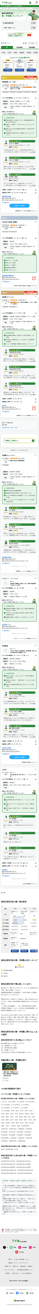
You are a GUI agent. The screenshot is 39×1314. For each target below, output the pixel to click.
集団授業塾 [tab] (32, 47)
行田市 (26, 1110)
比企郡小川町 (12, 1131)
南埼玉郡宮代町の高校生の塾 (8, 1164)
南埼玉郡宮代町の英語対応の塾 (8, 1170)
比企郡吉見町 (27, 1131)
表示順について (7, 43)
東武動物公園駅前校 (8, 275)
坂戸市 (22, 1122)
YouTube (21, 1252)
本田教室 (4, 870)
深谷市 (11, 1116)
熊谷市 (17, 1110)
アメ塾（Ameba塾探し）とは (21, 1259)
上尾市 (16, 1116)
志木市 (11, 1119)
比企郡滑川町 (29, 1128)
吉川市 (7, 1125)
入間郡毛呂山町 (13, 1128)
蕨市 (29, 1116)
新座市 (20, 1119)
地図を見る (6, 202)
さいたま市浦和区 (5, 1107)
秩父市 (30, 1110)
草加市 (20, 1116)
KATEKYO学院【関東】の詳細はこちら (24, 285)
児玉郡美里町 (13, 1138)
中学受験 (36, 52)
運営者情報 (22, 1266)
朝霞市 (7, 1119)
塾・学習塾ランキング (11, 8)
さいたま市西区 (11, 1101)
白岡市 (18, 1125)
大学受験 (29, 52)
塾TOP (2, 8)
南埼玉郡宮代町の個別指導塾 (25, 1173)
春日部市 (27, 1113)
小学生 (9, 52)
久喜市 (30, 1119)
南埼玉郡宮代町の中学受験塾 (24, 1164)
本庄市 (16, 1113)
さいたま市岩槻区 (5, 1110)
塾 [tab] (7, 47)
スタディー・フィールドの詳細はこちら (24, 638)
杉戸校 (4, 405)
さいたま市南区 (15, 1107)
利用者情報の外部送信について (25, 1269)
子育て (34, 1247)
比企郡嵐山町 (4, 1131)
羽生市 (2, 1116)
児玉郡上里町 (29, 1138)
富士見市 (8, 1122)
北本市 (34, 1119)
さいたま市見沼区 (5, 1104)
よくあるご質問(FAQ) (26, 1273)
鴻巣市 (7, 1116)
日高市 (2, 1125)
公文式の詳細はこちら (29, 883)
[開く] (36, 98)
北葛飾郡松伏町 (21, 1140)
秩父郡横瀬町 (12, 1134)
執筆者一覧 (7, 1266)
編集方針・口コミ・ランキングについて (18, 1262)
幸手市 (26, 1122)
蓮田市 (17, 1122)
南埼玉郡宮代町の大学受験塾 (24, 1167)
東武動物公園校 (6, 196)
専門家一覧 (15, 1266)
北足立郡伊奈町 (25, 1125)
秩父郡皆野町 (20, 1134)
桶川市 (25, 1119)
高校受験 (22, 52)
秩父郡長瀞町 (27, 1134)
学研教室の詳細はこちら (28, 762)
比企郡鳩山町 (4, 1134)
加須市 (11, 1113)
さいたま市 (4, 1101)
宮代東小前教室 (6, 748)
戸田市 (33, 1116)
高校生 (15, 52)
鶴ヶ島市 (31, 1122)
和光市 (16, 1119)
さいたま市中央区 (15, 1104)
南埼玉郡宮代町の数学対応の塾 (25, 1170)
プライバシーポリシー (9, 1269)
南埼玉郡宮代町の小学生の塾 (8, 1161)
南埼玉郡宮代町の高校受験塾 (8, 1167)
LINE (14, 1247)
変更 (34, 23)
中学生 (3, 52)
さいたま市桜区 (25, 1104)
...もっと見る (32, 152)
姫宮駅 (11, 427)
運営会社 (8, 1273)
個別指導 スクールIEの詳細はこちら (25, 211)
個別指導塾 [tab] (19, 47)
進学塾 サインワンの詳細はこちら (26, 415)
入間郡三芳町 (4, 1128)
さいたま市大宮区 (30, 1101)
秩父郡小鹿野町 (5, 1138)
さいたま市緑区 (24, 1107)
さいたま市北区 (20, 1101)
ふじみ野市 (13, 1125)
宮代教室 (4, 624)
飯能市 (7, 1113)
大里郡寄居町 (4, 1140)
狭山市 (32, 1113)
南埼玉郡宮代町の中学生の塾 (24, 1161)
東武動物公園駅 (5, 427)
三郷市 (13, 1122)
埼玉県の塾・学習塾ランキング (24, 8)
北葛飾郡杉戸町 (13, 1140)
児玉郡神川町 (21, 1138)
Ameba (11, 1293)
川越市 (12, 1110)
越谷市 (25, 1116)
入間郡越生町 (21, 1128)
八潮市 (2, 1122)
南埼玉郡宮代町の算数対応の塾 (8, 1173)
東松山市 (21, 1113)
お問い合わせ (15, 1273)
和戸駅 (15, 427)
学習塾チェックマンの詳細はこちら (25, 571)
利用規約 (30, 1266)
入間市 (2, 1119)
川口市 (21, 1110)
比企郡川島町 (20, 1131)
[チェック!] (34, 278)
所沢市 (2, 1113)
